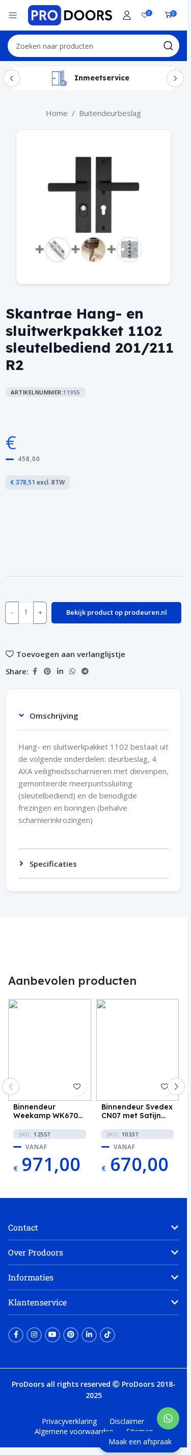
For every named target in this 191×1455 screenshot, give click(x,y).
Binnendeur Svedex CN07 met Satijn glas (137, 1111)
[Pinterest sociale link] (47, 671)
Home (57, 113)
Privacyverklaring (69, 1421)
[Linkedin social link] (60, 671)
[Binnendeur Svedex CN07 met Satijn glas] (137, 1050)
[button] (10, 1086)
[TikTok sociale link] (107, 1335)
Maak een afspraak (140, 1441)
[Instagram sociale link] (34, 1335)
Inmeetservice (101, 77)
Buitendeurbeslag (110, 113)
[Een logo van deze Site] (70, 14)
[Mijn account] (126, 15)
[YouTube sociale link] (52, 1335)
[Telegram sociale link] (85, 671)
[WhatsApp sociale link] (72, 671)
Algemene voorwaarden (74, 1431)
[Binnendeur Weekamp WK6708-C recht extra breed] (49, 1050)
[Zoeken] (168, 46)
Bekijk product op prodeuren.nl (116, 612)
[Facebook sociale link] (35, 671)
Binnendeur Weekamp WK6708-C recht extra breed (49, 1111)
